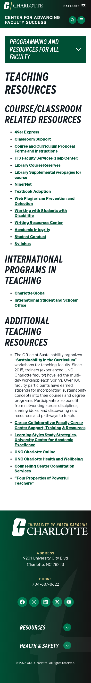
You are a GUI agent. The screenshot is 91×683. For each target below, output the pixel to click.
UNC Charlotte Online (35, 452)
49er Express (27, 132)
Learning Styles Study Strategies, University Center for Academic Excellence (46, 440)
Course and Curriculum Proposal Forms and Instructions (45, 149)
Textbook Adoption (33, 191)
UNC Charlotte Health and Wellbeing (49, 459)
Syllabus (23, 244)
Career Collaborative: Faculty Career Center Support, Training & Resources (50, 425)
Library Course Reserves (37, 165)
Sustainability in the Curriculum (45, 360)
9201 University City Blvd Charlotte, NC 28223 (45, 561)
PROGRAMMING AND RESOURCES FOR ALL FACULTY (34, 49)
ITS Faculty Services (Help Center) (47, 158)
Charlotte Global (30, 293)
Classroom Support (33, 139)
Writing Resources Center (39, 222)
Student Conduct (30, 236)
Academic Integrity (32, 229)
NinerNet (23, 184)
